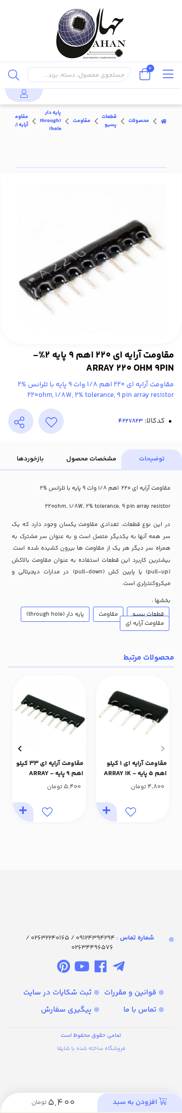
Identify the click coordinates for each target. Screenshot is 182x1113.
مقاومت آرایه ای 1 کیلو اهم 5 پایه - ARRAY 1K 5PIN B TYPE (135, 769)
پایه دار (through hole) (50, 121)
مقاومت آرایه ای (19, 121)
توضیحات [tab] (152, 459)
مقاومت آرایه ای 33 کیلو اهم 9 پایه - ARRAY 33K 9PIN (49, 769)
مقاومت (81, 121)
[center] (14, 74)
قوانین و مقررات (130, 993)
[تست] (118, 968)
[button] (162, 748)
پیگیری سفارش (66, 1010)
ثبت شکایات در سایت (57, 993)
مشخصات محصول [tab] (91, 459)
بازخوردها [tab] (30, 459)
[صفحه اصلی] (164, 121)
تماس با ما (139, 1010)
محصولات (138, 121)
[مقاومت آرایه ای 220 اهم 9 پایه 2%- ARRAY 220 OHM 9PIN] (91, 892)
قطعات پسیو (109, 121)
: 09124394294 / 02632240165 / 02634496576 (90, 943)
